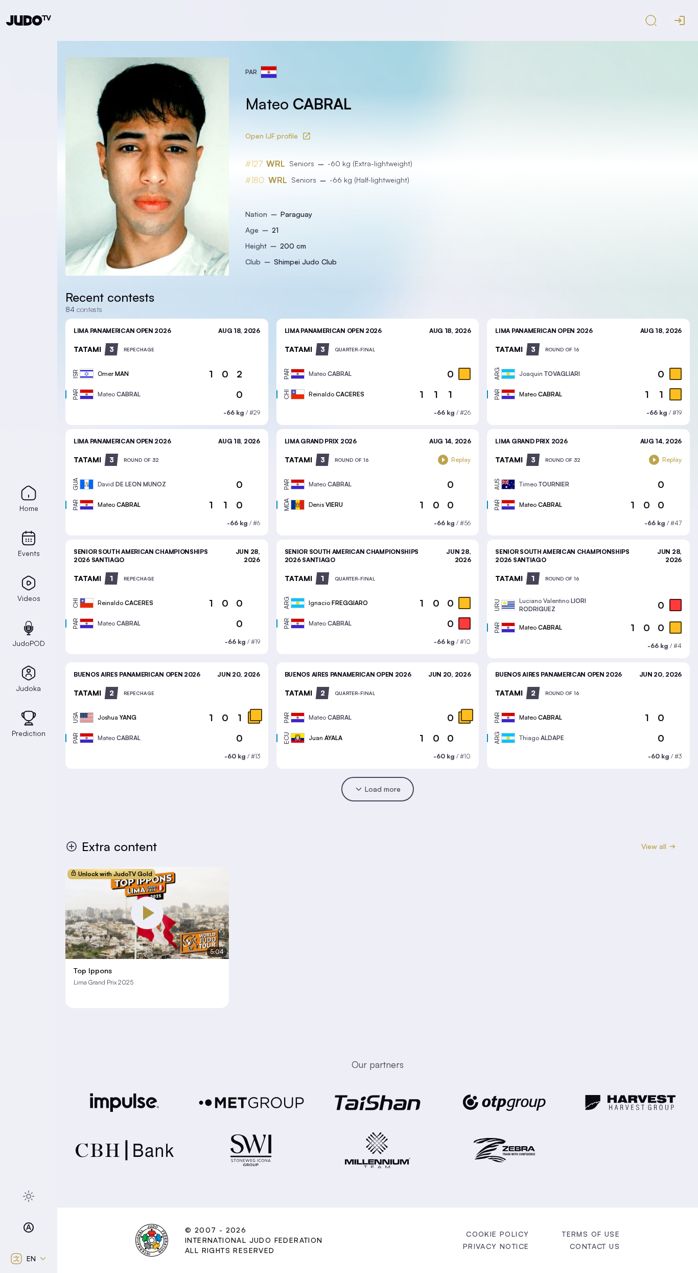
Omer (113, 373)
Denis (326, 504)
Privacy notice (496, 1246)
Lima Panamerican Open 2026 (122, 330)
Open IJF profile (271, 135)
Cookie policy (497, 1234)
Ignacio (338, 603)
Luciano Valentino (552, 605)
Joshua (117, 717)
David (132, 484)
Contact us (595, 1246)
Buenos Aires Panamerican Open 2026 (137, 674)
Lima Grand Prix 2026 (321, 441)
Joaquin (549, 373)
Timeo (544, 484)
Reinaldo (336, 394)
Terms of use (591, 1234)
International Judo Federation (254, 1240)
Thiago (541, 738)
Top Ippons (93, 970)
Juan (325, 738)
